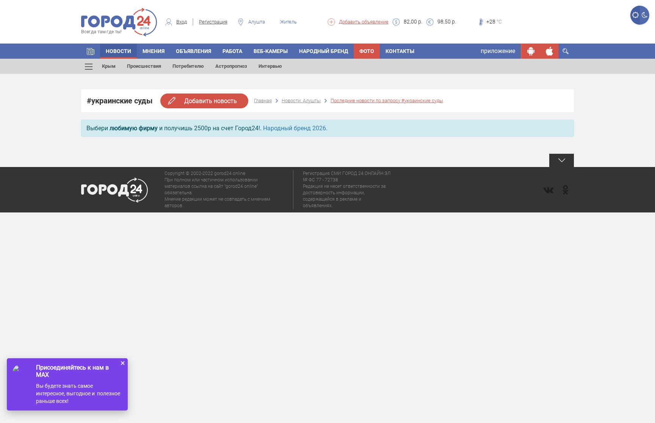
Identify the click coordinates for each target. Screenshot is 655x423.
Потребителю (188, 66)
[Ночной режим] (644, 15)
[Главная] (90, 51)
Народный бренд (323, 51)
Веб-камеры (271, 51)
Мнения (154, 51)
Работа (232, 51)
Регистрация (213, 22)
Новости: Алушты (301, 100)
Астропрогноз (231, 66)
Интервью (270, 66)
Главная (263, 100)
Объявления (193, 51)
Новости (118, 51)
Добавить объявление (364, 22)
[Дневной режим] (635, 15)
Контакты (399, 51)
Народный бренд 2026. (295, 128)
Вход (181, 22)
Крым (109, 66)
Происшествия (144, 66)
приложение (498, 51)
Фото (366, 51)
